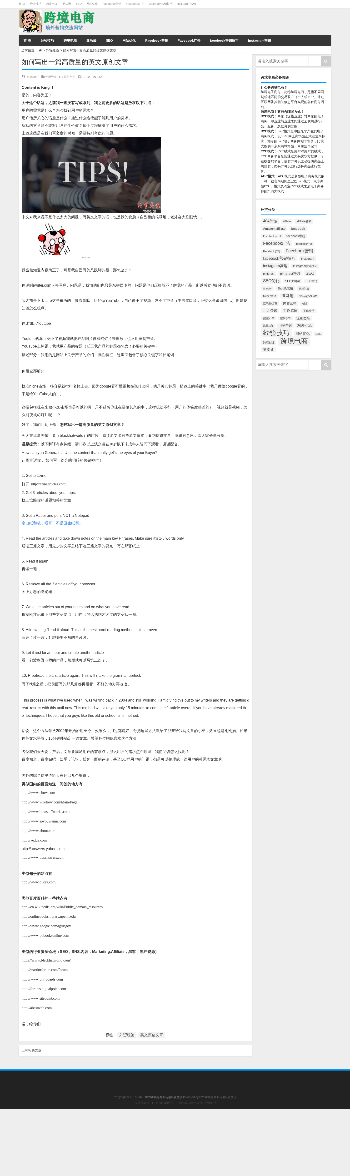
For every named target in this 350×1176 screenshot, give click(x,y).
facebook (298, 228)
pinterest (268, 273)
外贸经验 (52, 50)
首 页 (22, 3)
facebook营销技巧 (161, 3)
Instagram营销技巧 (305, 266)
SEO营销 (311, 281)
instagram (307, 258)
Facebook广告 (135, 3)
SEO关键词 (292, 281)
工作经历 (309, 311)
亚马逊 (66, 3)
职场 (318, 334)
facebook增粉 (295, 236)
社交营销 (285, 325)
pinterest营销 (290, 273)
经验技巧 (35, 3)
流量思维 (303, 318)
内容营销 (289, 303)
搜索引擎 (269, 318)
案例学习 (285, 318)
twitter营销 (269, 296)
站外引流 (304, 325)
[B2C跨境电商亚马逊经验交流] (57, 11)
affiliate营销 (303, 221)
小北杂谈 (270, 311)
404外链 (270, 221)
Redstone (32, 77)
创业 (304, 303)
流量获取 (268, 325)
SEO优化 (271, 281)
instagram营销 (186, 3)
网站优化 (92, 3)
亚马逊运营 (270, 303)
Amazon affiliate (274, 228)
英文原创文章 (66, 77)
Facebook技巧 (271, 251)
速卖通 (268, 350)
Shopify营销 (285, 288)
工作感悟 (290, 311)
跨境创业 (269, 342)
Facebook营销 (112, 3)
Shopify (267, 288)
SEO (79, 3)
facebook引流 (304, 243)
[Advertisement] (143, 1142)
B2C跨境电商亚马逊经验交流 (217, 1097)
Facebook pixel (272, 236)
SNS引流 (304, 288)
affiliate (287, 221)
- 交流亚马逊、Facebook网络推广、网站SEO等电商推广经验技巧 (175, 1103)
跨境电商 (52, 3)
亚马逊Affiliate (308, 296)
